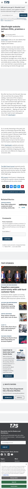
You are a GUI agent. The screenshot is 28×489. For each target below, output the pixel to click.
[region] (14, 475)
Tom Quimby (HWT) (10, 34)
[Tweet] (18, 186)
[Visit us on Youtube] (12, 454)
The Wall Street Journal (8, 166)
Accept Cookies (14, 486)
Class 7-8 (3, 325)
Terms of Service (8, 20)
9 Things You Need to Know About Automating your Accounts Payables (9, 339)
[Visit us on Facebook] (2, 454)
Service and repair (6, 313)
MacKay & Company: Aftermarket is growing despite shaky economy (8, 306)
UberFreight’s (9, 145)
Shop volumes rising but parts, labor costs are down (9, 316)
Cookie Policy (6, 474)
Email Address (6, 231)
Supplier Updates (6, 202)
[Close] (26, 464)
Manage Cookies (14, 477)
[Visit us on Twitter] (5, 454)
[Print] (3, 186)
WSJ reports (4, 177)
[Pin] (22, 186)
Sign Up (5, 447)
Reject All (14, 482)
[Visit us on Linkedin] (9, 454)
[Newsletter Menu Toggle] (26, 2)
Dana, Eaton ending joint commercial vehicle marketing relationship (8, 206)
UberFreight (4, 39)
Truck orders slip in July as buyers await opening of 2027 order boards (8, 328)
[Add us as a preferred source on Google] (7, 186)
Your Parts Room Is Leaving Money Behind (13, 393)
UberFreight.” (12, 115)
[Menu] (2, 2)
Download (8, 376)
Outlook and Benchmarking (9, 285)
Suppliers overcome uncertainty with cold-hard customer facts (13, 289)
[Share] (11, 186)
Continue (7, 239)
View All (19, 397)
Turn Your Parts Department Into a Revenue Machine (13, 390)
